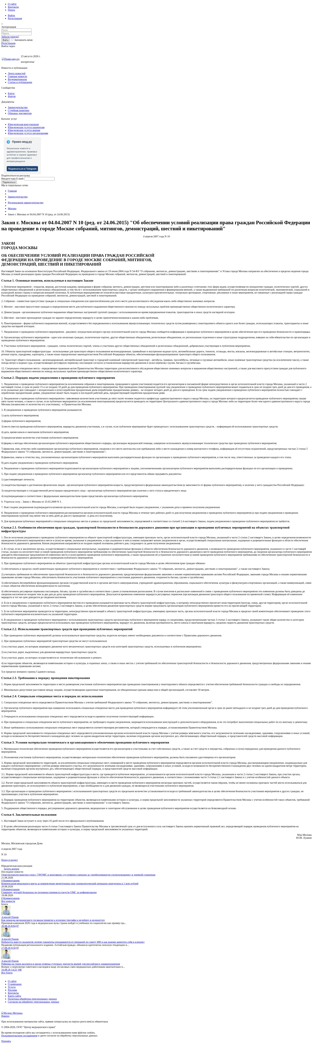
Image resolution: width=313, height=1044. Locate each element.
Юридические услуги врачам (24, 130)
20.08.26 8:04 (8, 926)
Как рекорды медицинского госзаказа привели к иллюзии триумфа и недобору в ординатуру (53, 920)
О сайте (12, 4)
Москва (12, 208)
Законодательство (18, 107)
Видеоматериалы (17, 79)
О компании (15, 984)
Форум (11, 96)
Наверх (5, 1016)
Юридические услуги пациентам (26, 127)
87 (17, 926)
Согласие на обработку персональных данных (33, 1001)
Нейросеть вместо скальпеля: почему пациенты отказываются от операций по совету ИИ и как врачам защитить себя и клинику (73, 942)
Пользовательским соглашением (19, 1035)
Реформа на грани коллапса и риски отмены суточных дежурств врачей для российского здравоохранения (60, 963)
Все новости (8, 901)
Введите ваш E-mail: (12, 178)
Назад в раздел (9, 860)
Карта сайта (14, 996)
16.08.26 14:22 (9, 969)
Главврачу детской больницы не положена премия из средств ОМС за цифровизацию (49, 892)
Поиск (11, 9)
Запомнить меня (23, 40)
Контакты (13, 7)
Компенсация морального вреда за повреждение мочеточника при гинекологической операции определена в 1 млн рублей (69, 883)
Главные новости (17, 76)
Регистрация (15, 18)
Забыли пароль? (10, 36)
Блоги (11, 93)
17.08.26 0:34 (8, 947)
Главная (12, 190)
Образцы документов (20, 113)
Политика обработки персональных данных (32, 998)
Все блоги (7, 972)
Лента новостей (16, 73)
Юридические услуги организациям (28, 133)
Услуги (12, 987)
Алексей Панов (10, 917)
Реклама (12, 990)
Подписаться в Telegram (22, 168)
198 (20, 969)
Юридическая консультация (23, 124)
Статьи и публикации (20, 82)
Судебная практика (18, 110)
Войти (11, 15)
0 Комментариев (10, 880)
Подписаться (9, 182)
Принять (6, 1041)
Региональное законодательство (25, 202)
